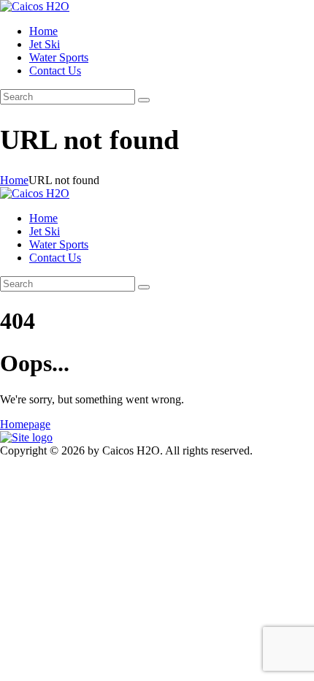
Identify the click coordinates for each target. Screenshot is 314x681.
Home (14, 180)
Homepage (25, 424)
